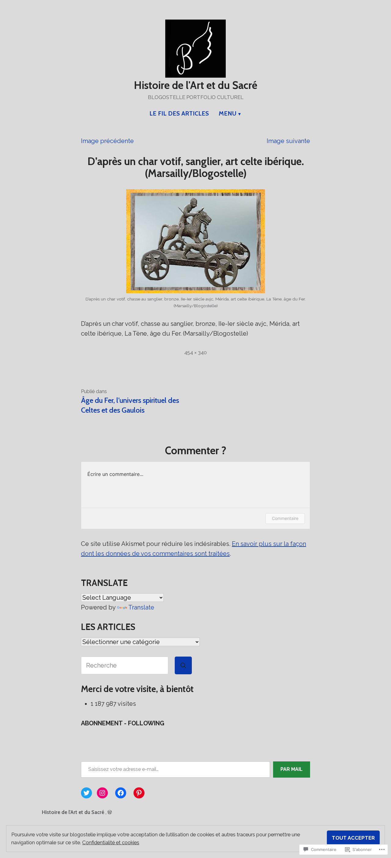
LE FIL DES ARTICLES (179, 113)
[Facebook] (120, 792)
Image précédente (107, 141)
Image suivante (288, 141)
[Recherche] (183, 665)
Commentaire (285, 518)
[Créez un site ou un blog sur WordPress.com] (110, 812)
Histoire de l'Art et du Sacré (195, 85)
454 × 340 (195, 352)
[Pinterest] (138, 792)
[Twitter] (86, 792)
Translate (141, 607)
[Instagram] (102, 792)
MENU (227, 113)
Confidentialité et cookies (110, 842)
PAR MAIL (291, 769)
